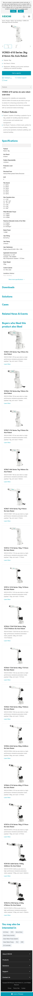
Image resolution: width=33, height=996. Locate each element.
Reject (20, 11)
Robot (12, 20)
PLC (17, 942)
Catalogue (7, 78)
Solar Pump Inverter (9, 935)
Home (3, 20)
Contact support (21, 78)
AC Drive (5, 932)
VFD (12, 932)
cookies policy (24, 9)
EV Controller (7, 945)
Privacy (9, 988)
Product (8, 20)
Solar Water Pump (8, 942)
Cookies (23, 988)
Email (5, 80)
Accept (13, 11)
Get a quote (16, 73)
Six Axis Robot (18, 20)
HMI (22, 942)
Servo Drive (19, 932)
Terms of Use (16, 988)
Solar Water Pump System (10, 939)
